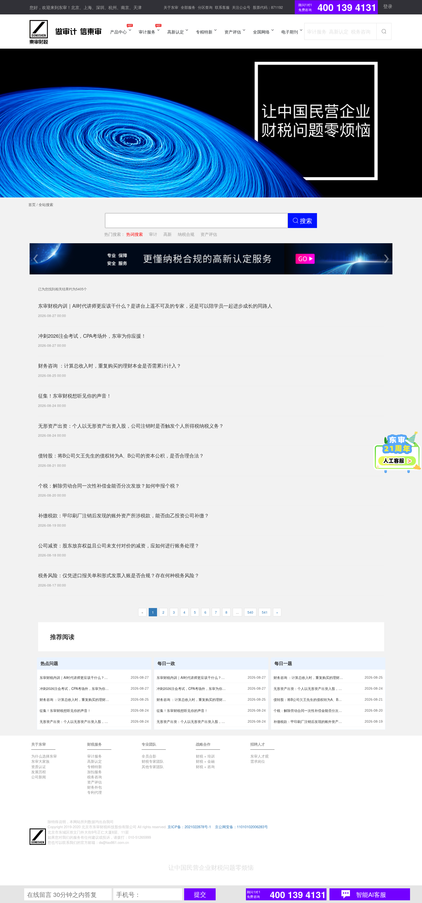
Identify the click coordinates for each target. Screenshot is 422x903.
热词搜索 (134, 234)
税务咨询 (94, 776)
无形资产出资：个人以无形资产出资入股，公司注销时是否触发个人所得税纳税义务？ (75, 721)
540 (250, 612)
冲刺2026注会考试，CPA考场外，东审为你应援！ (75, 688)
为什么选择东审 (44, 756)
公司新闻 (38, 776)
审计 (153, 234)
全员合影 (149, 756)
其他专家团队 (153, 766)
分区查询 (205, 7)
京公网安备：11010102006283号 (241, 826)
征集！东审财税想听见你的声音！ (65, 710)
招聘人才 (257, 744)
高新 (167, 234)
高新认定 (94, 761)
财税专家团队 (153, 761)
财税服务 (94, 744)
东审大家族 (40, 761)
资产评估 (208, 234)
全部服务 (188, 7)
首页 (32, 204)
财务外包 (94, 787)
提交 (200, 894)
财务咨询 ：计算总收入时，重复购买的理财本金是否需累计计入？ (75, 699)
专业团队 (149, 744)
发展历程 (38, 771)
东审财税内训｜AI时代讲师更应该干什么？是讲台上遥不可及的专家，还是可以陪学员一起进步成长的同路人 (75, 677)
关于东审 (171, 7)
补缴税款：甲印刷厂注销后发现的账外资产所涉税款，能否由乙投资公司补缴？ (309, 721)
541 (265, 612)
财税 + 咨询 (205, 766)
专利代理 (94, 792)
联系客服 (222, 7)
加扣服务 (94, 771)
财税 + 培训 (205, 756)
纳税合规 (186, 234)
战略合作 (203, 744)
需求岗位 (257, 761)
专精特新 (94, 766)
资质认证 (38, 766)
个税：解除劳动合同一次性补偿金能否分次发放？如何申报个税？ (309, 710)
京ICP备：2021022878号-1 (189, 826)
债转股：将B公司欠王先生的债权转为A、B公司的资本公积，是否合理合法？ (309, 699)
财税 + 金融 (205, 761)
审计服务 (94, 756)
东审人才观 (259, 756)
